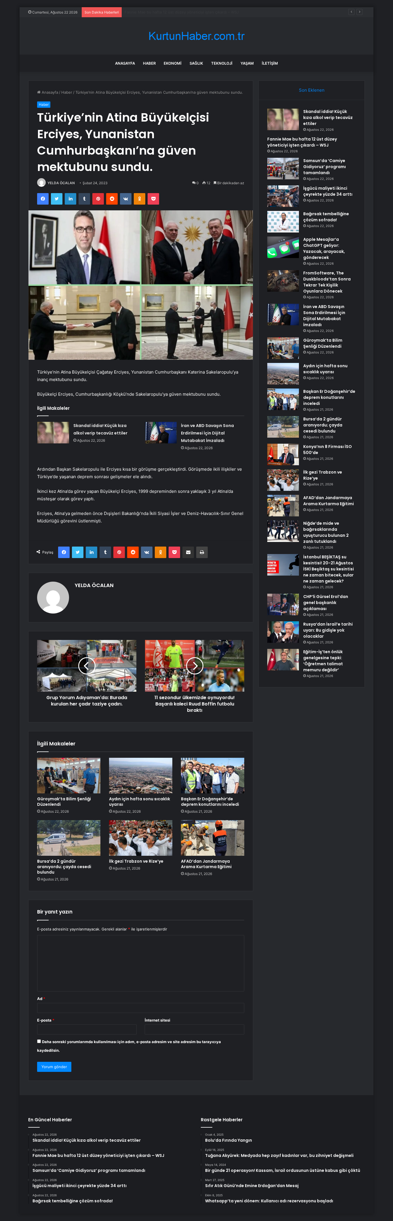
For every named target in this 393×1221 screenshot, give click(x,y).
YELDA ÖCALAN (61, 183)
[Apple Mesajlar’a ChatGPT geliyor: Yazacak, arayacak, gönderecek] (283, 247)
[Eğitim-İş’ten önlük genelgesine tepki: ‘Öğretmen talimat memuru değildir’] (283, 659)
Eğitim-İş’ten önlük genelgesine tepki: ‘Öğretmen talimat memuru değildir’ (323, 661)
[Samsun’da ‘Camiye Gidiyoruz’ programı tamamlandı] (283, 168)
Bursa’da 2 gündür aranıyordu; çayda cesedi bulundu (64, 866)
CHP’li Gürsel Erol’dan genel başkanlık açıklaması (325, 603)
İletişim (270, 63)
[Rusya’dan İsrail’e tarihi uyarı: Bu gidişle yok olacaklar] (283, 632)
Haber (149, 63)
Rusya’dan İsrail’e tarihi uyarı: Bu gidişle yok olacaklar (328, 630)
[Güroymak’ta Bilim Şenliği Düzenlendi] (68, 775)
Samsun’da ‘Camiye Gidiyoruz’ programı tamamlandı (170, 12)
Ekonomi (173, 63)
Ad (41, 998)
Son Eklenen (312, 90)
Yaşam (247, 63)
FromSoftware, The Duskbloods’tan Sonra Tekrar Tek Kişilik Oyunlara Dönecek (327, 282)
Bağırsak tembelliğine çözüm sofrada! (326, 217)
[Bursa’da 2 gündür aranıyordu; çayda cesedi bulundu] (68, 838)
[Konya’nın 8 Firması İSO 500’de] (283, 454)
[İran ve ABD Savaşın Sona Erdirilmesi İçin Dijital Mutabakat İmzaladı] (161, 432)
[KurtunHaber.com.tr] (196, 36)
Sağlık (196, 63)
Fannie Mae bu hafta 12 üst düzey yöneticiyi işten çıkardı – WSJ (302, 142)
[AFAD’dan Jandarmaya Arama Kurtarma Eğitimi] (212, 838)
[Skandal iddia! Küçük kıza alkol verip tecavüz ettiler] (53, 432)
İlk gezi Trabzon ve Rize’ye (136, 861)
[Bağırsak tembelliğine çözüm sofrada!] (283, 221)
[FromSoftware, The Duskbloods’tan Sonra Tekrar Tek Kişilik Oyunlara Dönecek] (283, 281)
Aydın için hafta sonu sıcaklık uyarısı (139, 801)
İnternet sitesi (157, 1020)
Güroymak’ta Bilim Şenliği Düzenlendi (64, 801)
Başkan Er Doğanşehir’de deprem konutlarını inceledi (210, 801)
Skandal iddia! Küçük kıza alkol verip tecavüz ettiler (328, 117)
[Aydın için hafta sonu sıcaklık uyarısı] (140, 775)
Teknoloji (221, 63)
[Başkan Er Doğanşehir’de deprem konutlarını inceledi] (212, 775)
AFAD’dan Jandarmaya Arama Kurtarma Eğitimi (206, 864)
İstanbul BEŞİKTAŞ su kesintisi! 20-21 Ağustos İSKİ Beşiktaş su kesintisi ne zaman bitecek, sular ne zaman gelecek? (328, 569)
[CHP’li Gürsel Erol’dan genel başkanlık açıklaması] (283, 604)
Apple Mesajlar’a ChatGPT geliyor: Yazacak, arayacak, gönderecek (324, 248)
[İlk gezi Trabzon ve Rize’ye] (140, 838)
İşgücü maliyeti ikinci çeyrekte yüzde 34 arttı (327, 191)
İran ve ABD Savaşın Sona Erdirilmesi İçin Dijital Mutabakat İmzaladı (207, 433)
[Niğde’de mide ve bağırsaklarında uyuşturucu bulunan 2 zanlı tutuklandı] (283, 531)
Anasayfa (125, 63)
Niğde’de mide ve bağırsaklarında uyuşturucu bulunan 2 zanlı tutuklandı (326, 532)
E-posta (45, 1020)
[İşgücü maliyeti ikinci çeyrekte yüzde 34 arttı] (283, 196)
